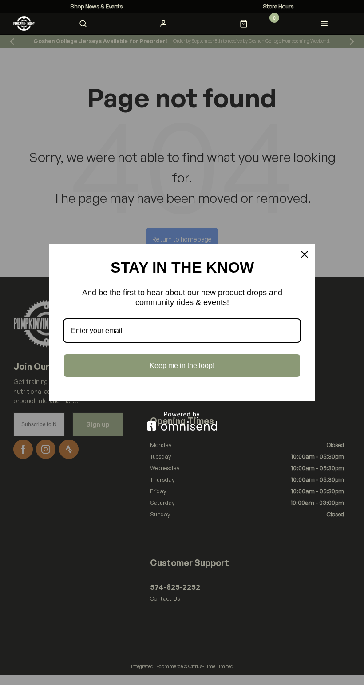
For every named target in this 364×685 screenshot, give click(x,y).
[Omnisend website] (182, 421)
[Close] (304, 254)
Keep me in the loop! (182, 365)
